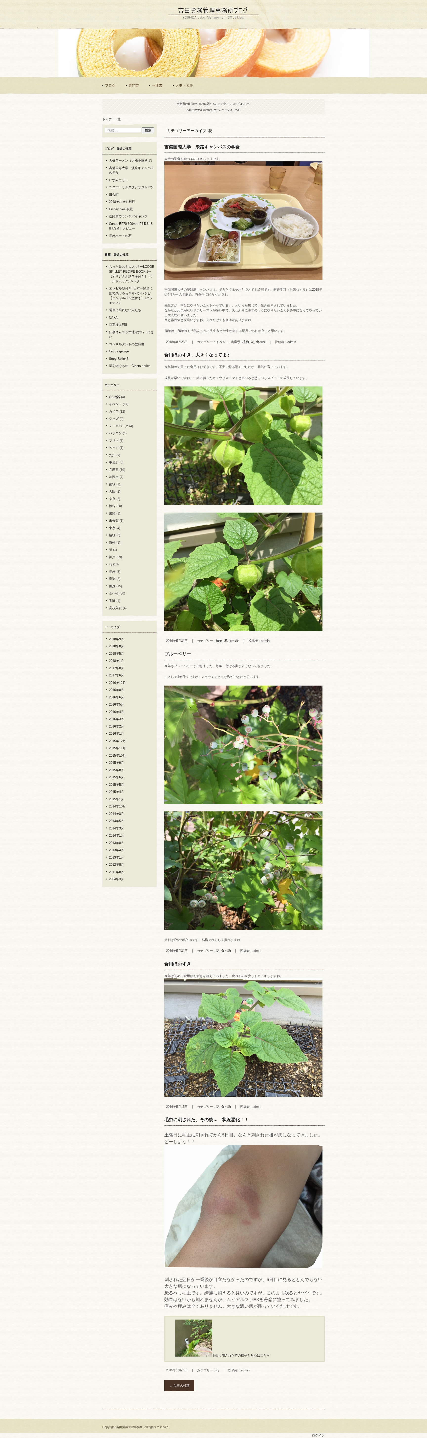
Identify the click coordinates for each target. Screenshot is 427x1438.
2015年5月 (116, 784)
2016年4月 (116, 712)
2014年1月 (116, 835)
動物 (112, 484)
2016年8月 (116, 690)
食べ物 (261, 342)
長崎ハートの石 (120, 236)
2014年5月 (116, 821)
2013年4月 (116, 850)
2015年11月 (117, 748)
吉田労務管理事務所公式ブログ (199, 23)
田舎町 (114, 194)
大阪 (112, 491)
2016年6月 (116, 697)
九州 (112, 455)
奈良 (112, 499)
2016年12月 (117, 683)
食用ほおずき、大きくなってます (197, 354)
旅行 (112, 506)
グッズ (114, 419)
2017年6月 (116, 675)
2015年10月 (117, 755)
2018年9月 (116, 639)
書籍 (112, 513)
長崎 (112, 572)
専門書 (133, 85)
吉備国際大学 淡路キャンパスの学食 (202, 146)
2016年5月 (116, 704)
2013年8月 (116, 843)
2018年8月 (116, 646)
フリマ (114, 440)
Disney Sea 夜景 (121, 209)
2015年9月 (116, 763)
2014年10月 (117, 806)
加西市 (114, 477)
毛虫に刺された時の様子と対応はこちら (241, 1355)
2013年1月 (116, 857)
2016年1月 (116, 733)
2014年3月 (116, 828)
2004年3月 (116, 879)
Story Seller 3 (118, 359)
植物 (245, 342)
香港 (112, 601)
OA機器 (114, 397)
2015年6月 (116, 777)
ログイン (318, 1435)
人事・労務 (184, 85)
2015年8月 (116, 770)
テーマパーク (118, 426)
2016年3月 (116, 719)
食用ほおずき (177, 963)
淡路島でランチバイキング (128, 216)
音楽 (112, 579)
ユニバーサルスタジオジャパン (131, 187)
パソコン (115, 433)
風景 (112, 586)
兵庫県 (235, 342)
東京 (112, 528)
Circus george (119, 351)
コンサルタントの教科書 (126, 344)
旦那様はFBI (118, 324)
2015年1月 (116, 799)
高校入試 (115, 608)
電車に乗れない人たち (125, 310)
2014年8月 (116, 814)
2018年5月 (116, 653)
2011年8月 (116, 872)
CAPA (113, 317)
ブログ (110, 85)
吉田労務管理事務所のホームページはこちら (213, 109)
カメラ (114, 411)
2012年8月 (116, 864)
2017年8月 (116, 668)
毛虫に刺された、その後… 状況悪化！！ (206, 1119)
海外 (112, 542)
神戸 (112, 557)
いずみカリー (118, 180)
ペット (114, 448)
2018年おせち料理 (122, 202)
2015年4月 (116, 792)
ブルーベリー (177, 654)
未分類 (114, 520)
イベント (222, 342)
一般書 (157, 85)
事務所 (114, 462)
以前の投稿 (179, 1385)
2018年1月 (116, 661)
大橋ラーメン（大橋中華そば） (131, 160)
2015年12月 (117, 741)
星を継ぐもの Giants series (129, 366)
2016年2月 (116, 726)
